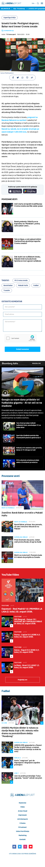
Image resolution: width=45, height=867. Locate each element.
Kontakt (22, 839)
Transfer (7, 290)
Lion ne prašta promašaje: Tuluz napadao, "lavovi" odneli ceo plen (28, 777)
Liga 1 (16, 773)
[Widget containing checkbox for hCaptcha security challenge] (20, 338)
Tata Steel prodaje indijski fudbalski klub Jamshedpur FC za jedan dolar (28, 425)
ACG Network (22, 819)
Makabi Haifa (23, 285)
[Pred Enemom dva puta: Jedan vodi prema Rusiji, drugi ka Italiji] (7, 542)
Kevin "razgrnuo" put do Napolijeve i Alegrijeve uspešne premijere (27, 763)
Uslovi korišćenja (22, 831)
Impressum (22, 815)
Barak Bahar (8, 285)
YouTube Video (10, 574)
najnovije (22, 803)
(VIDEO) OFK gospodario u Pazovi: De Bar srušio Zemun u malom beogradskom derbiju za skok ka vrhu (28, 748)
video (22, 807)
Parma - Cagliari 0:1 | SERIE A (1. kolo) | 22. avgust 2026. (27, 636)
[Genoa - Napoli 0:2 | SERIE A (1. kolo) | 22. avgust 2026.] (7, 652)
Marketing (22, 835)
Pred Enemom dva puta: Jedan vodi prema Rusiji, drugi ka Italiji (27, 541)
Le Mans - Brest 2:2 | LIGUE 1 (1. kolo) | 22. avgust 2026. (26, 666)
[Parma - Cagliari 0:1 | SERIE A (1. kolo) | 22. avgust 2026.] (7, 637)
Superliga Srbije (10, 18)
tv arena (13, 854)
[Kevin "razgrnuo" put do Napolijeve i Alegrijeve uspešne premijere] (7, 762)
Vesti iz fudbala (8, 508)
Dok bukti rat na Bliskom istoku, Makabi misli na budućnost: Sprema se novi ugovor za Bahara (27, 259)
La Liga (4, 723)
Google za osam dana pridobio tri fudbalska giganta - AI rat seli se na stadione (22, 403)
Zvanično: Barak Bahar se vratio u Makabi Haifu (22, 514)
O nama (22, 823)
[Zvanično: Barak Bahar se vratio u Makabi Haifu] (22, 495)
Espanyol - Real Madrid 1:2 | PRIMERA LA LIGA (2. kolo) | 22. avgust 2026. (22, 610)
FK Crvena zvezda (21, 280)
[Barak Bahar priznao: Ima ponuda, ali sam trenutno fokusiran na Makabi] (7, 526)
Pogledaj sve (36, 363)
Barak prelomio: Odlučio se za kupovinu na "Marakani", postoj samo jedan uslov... (27, 224)
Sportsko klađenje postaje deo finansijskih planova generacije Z (28, 436)
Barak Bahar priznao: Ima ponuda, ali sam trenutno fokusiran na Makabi (28, 527)
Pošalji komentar (22, 349)
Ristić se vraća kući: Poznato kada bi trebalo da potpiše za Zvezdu (28, 556)
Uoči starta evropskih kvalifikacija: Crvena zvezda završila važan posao (28, 205)
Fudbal (36, 285)
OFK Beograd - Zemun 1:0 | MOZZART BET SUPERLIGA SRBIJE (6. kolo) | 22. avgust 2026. (28, 621)
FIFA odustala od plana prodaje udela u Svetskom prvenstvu (27, 461)
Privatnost (22, 827)
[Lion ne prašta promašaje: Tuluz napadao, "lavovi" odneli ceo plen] (7, 778)
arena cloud (22, 811)
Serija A (17, 758)
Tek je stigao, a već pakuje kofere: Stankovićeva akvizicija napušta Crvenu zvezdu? (27, 241)
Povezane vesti (9, 199)
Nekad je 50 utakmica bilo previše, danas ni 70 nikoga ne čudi (29, 449)
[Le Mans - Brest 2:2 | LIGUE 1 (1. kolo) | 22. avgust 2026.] (7, 667)
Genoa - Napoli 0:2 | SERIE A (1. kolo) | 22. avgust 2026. (26, 651)
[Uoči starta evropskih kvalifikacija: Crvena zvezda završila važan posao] (7, 208)
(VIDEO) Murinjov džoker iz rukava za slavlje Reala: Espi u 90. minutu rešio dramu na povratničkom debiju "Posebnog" (20, 732)
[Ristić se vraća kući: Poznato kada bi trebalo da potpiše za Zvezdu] (7, 557)
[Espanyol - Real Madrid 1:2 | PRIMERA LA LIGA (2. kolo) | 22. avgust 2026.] (22, 590)
